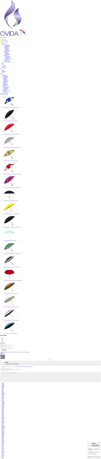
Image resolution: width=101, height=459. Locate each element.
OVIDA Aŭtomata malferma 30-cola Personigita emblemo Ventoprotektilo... (12, 280)
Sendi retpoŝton (2, 353)
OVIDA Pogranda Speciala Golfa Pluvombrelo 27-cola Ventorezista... (12, 253)
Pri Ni (2, 64)
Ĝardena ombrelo (5, 84)
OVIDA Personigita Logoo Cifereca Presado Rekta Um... (10, 333)
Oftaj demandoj (4, 67)
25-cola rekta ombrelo (7, 56)
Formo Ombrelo (7, 50)
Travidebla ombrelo (5, 81)
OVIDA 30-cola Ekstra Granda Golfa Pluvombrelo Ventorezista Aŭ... (12, 147)
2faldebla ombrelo (7, 45)
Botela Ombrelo (7, 48)
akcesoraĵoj (6, 52)
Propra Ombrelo (5, 47)
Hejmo (3, 43)
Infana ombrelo (7, 59)
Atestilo (4, 65)
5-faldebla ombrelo (5, 77)
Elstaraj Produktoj (4, 349)
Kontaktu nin (3, 66)
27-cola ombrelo (7, 57)
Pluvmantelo (5, 60)
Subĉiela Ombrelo (4, 71)
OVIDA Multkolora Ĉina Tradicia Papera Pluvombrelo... (10, 293)
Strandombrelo (7, 53)
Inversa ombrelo (7, 49)
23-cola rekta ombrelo (6, 86)
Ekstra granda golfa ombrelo (7, 89)
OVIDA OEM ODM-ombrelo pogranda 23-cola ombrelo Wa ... (11, 107)
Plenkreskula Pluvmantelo (6, 91)
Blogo (2, 63)
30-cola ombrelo (7, 58)
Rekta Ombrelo (5, 55)
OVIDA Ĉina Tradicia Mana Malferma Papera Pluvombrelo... (11, 306)
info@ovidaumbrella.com (5, 40)
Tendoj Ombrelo (7, 54)
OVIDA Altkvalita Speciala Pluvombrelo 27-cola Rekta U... (10, 200)
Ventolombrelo (5, 79)
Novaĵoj (3, 62)
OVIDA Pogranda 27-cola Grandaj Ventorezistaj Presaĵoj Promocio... (12, 187)
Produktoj (3, 70)
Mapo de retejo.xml (4, 350)
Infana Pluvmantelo (7, 61)
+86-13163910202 (4, 37)
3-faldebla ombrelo (7, 46)
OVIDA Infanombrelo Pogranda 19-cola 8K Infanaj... (10, 240)
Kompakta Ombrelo (5, 44)
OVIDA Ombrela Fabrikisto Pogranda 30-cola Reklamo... (10, 160)
